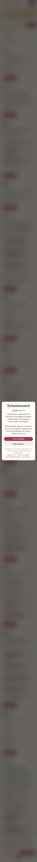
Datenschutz (27, 457)
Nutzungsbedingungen (13, 457)
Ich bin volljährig (18, 439)
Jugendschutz (11, 455)
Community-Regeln (23, 455)
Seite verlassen (18, 444)
